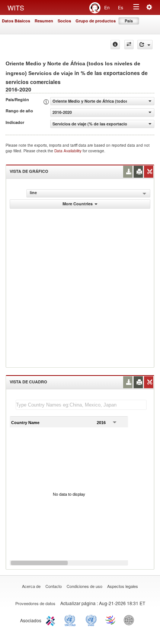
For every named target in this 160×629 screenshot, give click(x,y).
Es (120, 7)
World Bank (130, 619)
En (107, 7)
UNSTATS (91, 619)
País (129, 21)
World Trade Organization (110, 619)
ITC (51, 619)
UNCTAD (71, 619)
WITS (15, 7)
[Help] (115, 44)
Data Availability (68, 150)
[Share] (145, 44)
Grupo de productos (96, 21)
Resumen (44, 21)
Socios (64, 21)
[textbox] (81, 405)
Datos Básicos (16, 21)
